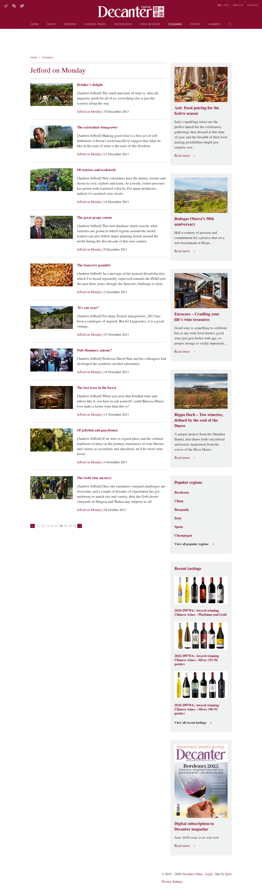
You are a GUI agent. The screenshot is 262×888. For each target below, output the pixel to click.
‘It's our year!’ (88, 307)
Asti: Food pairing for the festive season (196, 110)
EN (219, 5)
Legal (208, 874)
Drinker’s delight (90, 84)
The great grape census (94, 217)
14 (52, 526)
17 (65, 526)
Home (35, 24)
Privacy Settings (172, 881)
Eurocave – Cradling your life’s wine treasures (196, 316)
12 (43, 526)
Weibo (6, 6)
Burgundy (181, 509)
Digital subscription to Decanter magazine (194, 826)
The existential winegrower (97, 127)
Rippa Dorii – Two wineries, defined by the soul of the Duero (198, 420)
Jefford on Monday (90, 111)
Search (230, 26)
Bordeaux (181, 492)
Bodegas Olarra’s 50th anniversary (194, 221)
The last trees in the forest (96, 387)
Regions (70, 24)
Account (252, 5)
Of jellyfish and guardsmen (97, 430)
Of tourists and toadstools (96, 170)
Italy (178, 518)
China (178, 501)
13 (47, 526)
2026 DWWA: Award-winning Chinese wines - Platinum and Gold (200, 612)
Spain (178, 526)
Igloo (228, 874)
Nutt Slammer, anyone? (94, 350)
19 (74, 526)
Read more (182, 155)
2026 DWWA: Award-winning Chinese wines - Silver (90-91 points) (196, 709)
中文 (226, 5)
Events (195, 24)
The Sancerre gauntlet (94, 265)
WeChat (14, 6)
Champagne (183, 535)
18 (70, 526)
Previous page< (32, 526)
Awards (214, 24)
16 (61, 526)
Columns (175, 24)
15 (56, 526)
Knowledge (123, 24)
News (51, 24)
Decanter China (131, 12)
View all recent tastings (190, 722)
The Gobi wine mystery (94, 478)
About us (238, 5)
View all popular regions (191, 544)
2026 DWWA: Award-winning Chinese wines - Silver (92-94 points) (196, 660)
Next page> (79, 526)
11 (38, 526)
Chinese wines (95, 24)
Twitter (22, 6)
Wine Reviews (150, 24)
